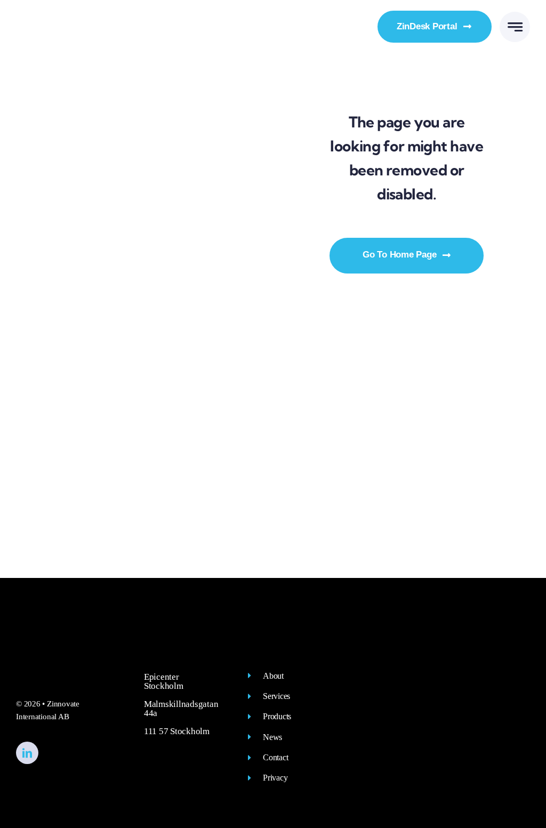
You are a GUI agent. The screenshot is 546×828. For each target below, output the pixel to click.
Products (277, 716)
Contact (275, 757)
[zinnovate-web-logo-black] (70, 19)
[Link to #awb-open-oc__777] (515, 27)
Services (276, 696)
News (272, 737)
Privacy (275, 777)
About (273, 675)
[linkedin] (27, 753)
